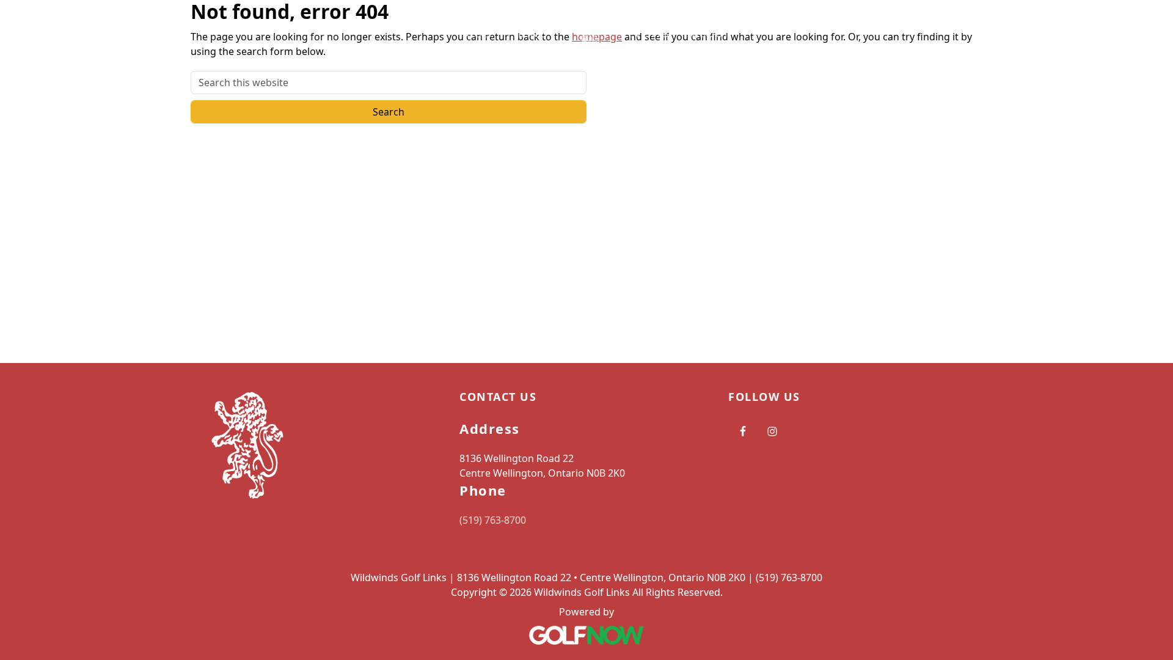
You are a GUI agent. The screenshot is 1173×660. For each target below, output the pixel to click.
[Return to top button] (1149, 340)
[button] (484, 33)
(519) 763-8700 (492, 520)
